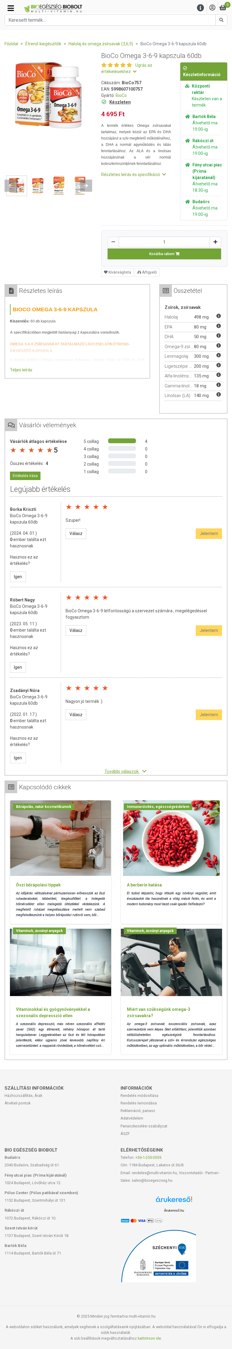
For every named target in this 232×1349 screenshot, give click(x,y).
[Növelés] (215, 242)
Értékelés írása (25, 476)
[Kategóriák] (11, 8)
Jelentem (209, 533)
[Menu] (200, 8)
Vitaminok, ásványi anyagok (39, 931)
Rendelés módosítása (139, 1095)
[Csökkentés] (113, 242)
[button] (11, 186)
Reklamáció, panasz (138, 1110)
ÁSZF (125, 1133)
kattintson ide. (150, 1338)
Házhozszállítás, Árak (23, 1095)
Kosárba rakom (162, 254)
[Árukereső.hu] (174, 1201)
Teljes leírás (21, 369)
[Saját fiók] (212, 8)
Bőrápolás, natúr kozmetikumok (43, 807)
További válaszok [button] (122, 771)
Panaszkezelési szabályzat (144, 1126)
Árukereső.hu (174, 1210)
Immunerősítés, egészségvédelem (158, 807)
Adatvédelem (132, 1118)
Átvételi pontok (18, 1103)
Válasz (75, 533)
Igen (18, 576)
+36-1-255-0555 (148, 1157)
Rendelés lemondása (139, 1103)
